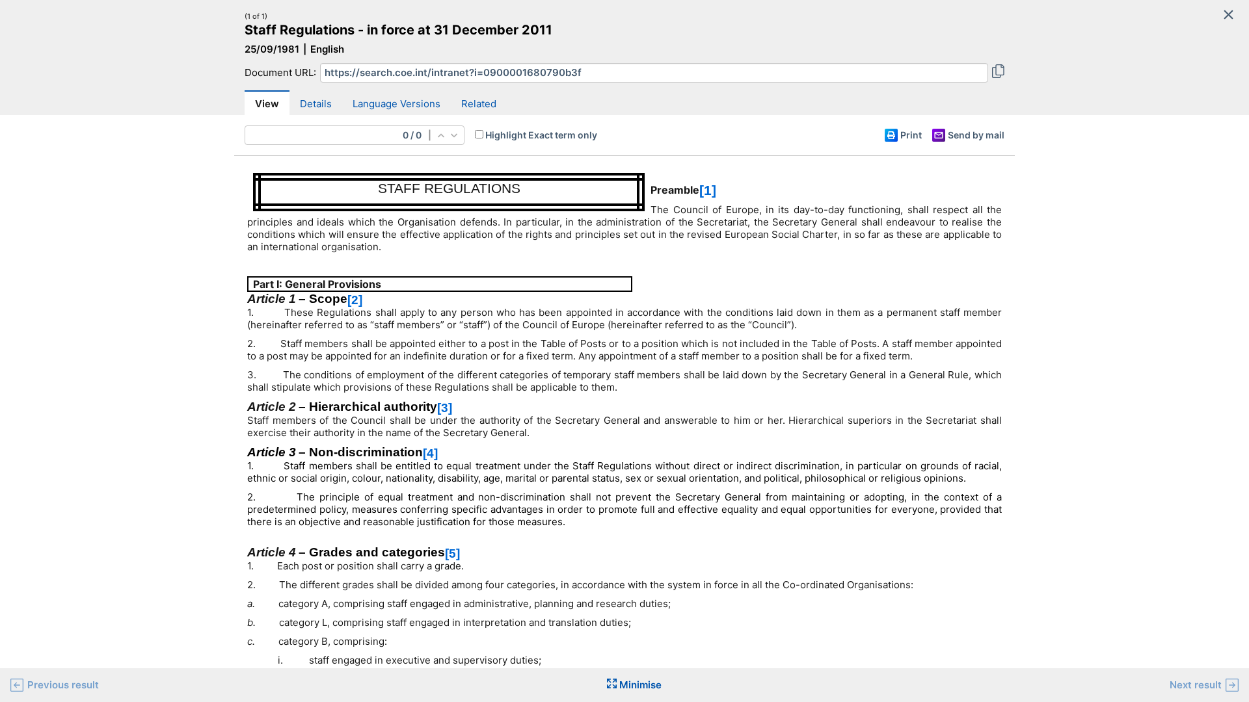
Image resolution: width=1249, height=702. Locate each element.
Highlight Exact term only (541, 134)
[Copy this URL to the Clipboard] (998, 72)
